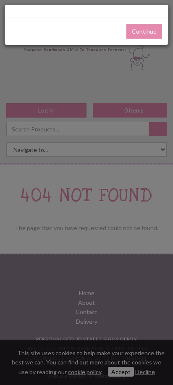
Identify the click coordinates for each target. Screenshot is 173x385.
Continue (144, 31)
